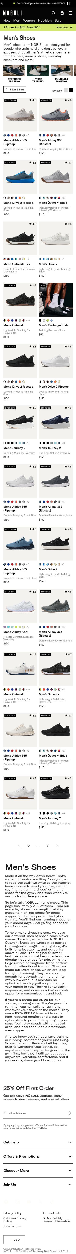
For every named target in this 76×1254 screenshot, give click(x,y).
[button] (68, 3)
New (6, 20)
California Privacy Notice (14, 1220)
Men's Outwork (13, 325)
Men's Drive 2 (48, 264)
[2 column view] (70, 90)
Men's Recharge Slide (54, 325)
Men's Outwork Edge (53, 202)
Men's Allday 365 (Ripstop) (15, 142)
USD (19, 1241)
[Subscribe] (68, 1113)
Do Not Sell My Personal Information (56, 1220)
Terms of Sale (52, 1213)
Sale (58, 20)
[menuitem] (6, 20)
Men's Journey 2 (14, 448)
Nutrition (45, 20)
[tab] (5, 135)
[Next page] (57, 846)
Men (16, 20)
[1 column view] (65, 90)
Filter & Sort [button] (17, 89)
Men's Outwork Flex (16, 264)
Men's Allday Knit (15, 631)
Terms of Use (12, 1226)
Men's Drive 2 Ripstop (18, 202)
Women (29, 20)
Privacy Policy (12, 1213)
